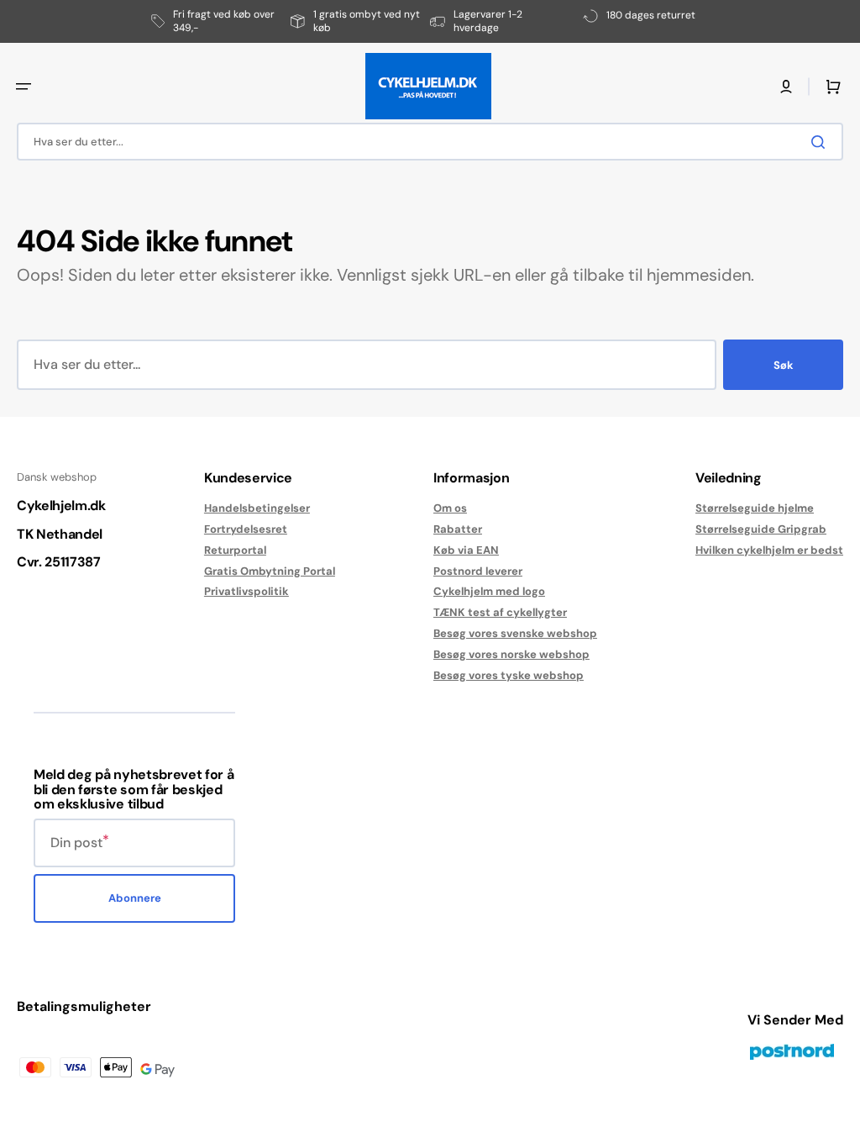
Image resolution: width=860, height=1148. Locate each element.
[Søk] (821, 142)
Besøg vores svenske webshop (515, 633)
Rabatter (457, 529)
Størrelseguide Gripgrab (760, 529)
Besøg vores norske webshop (511, 654)
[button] (23, 86)
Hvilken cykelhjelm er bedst (769, 550)
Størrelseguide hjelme (754, 508)
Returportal (235, 550)
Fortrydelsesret (245, 529)
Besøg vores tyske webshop (508, 675)
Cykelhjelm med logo (489, 591)
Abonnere (134, 898)
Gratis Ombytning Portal (269, 571)
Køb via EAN (466, 550)
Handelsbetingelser (257, 508)
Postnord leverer (477, 571)
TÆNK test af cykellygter (500, 612)
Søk (783, 365)
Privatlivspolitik (246, 591)
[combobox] (430, 142)
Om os (450, 508)
